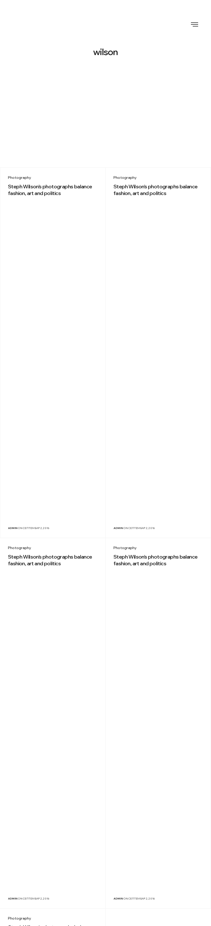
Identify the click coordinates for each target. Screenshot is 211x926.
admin (12, 528)
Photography (19, 177)
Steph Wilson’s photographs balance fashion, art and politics (50, 189)
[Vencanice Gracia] (105, 23)
